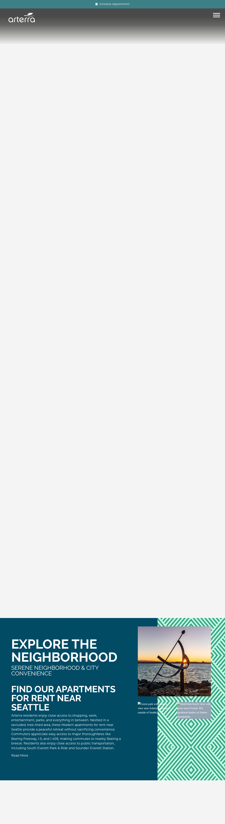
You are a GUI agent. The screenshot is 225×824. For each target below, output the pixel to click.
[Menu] (217, 17)
